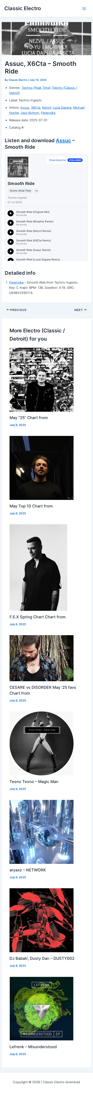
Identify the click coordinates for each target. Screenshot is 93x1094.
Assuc (24, 108)
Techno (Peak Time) (36, 88)
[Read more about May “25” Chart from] (42, 379)
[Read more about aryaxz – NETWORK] (42, 832)
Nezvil (46, 108)
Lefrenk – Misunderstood (33, 1046)
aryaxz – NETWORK (28, 870)
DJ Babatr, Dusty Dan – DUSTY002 (42, 958)
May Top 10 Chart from (31, 506)
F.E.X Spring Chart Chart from (38, 616)
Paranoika (48, 113)
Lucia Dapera (62, 108)
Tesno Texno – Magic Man (34, 781)
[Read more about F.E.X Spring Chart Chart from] (38, 567)
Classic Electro (22, 8)
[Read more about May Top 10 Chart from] (42, 468)
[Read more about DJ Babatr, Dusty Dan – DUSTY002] (42, 920)
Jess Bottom (30, 113)
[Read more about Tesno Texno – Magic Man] (42, 743)
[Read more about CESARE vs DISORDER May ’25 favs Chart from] (42, 658)
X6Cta (35, 108)
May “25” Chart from (29, 417)
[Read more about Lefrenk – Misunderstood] (42, 1008)
